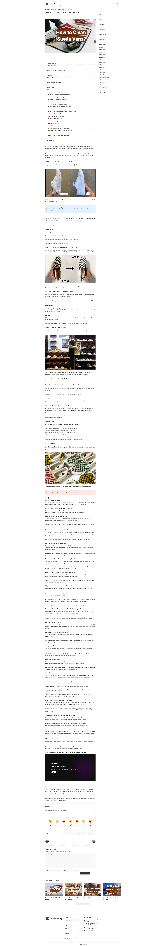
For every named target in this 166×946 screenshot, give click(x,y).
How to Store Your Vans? (54, 77)
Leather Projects (102, 64)
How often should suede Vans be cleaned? (59, 128)
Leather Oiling (102, 57)
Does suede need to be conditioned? (58, 116)
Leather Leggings (102, 54)
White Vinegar (52, 65)
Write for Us (67, 938)
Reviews (100, 84)
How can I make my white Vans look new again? (60, 106)
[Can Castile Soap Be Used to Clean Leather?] (73, 889)
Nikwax (51, 75)
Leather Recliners (102, 67)
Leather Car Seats (102, 34)
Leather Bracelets (102, 32)
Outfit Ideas (101, 82)
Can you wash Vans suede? (55, 92)
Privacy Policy (68, 933)
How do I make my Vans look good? (57, 97)
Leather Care (101, 37)
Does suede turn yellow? (55, 121)
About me (67, 928)
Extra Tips (50, 85)
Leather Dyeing (102, 47)
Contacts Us (67, 931)
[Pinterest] (89, 833)
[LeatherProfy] (51, 4)
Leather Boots (102, 29)
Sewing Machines (102, 87)
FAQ (49, 89)
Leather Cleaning (102, 42)
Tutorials (100, 89)
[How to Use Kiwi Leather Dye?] (92, 889)
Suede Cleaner (52, 63)
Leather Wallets (102, 79)
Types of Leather (102, 92)
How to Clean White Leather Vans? (56, 70)
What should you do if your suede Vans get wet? (60, 130)
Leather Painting (102, 59)
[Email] (93, 833)
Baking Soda (52, 73)
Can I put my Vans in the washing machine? (59, 94)
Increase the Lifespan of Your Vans (56, 80)
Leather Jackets (102, 52)
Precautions (51, 87)
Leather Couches (102, 44)
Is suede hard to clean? (54, 123)
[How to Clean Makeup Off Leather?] (112, 889)
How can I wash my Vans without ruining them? (60, 104)
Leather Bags (101, 24)
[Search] (120, 4)
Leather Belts (101, 27)
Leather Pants (102, 62)
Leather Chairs (102, 39)
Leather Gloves (102, 49)
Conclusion (51, 140)
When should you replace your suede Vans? (59, 135)
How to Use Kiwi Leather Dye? (91, 897)
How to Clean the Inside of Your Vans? (57, 68)
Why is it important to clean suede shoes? (59, 109)
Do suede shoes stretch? (55, 113)
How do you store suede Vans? (56, 133)
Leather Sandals (102, 69)
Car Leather (101, 17)
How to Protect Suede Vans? (55, 82)
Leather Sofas (102, 74)
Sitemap (66, 936)
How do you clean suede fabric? (56, 101)
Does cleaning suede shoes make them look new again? (62, 111)
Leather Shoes (102, 72)
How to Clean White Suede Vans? (56, 60)
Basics (100, 14)
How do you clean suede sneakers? (57, 99)
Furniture (101, 22)
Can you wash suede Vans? (55, 118)
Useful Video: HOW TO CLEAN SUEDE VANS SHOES (60, 137)
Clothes (100, 19)
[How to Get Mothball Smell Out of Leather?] (54, 889)
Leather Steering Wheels (104, 77)
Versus (100, 94)
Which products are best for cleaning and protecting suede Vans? (64, 125)
